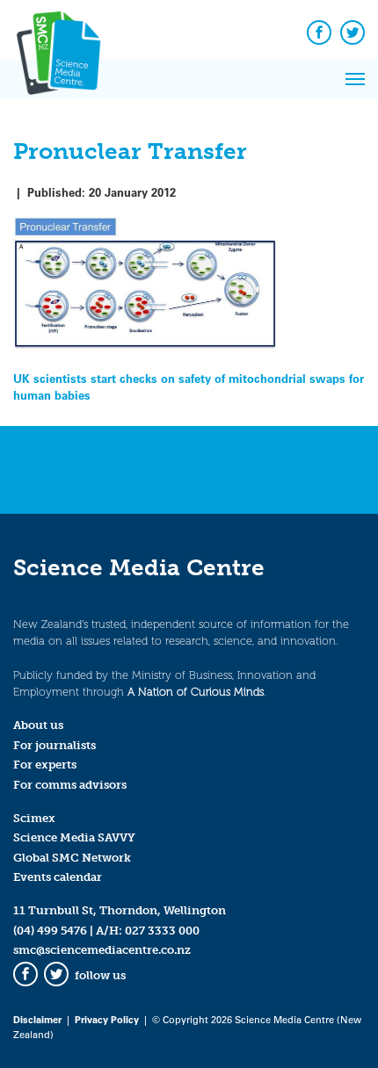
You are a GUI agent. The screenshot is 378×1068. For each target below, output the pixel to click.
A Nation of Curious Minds (195, 691)
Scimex (34, 818)
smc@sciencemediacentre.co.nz (102, 949)
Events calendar (57, 877)
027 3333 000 (162, 930)
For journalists (54, 745)
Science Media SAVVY (74, 837)
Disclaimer (37, 1019)
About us (38, 725)
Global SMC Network (72, 857)
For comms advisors (70, 784)
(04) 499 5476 (50, 930)
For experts (44, 764)
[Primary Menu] (355, 79)
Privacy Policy (107, 1019)
